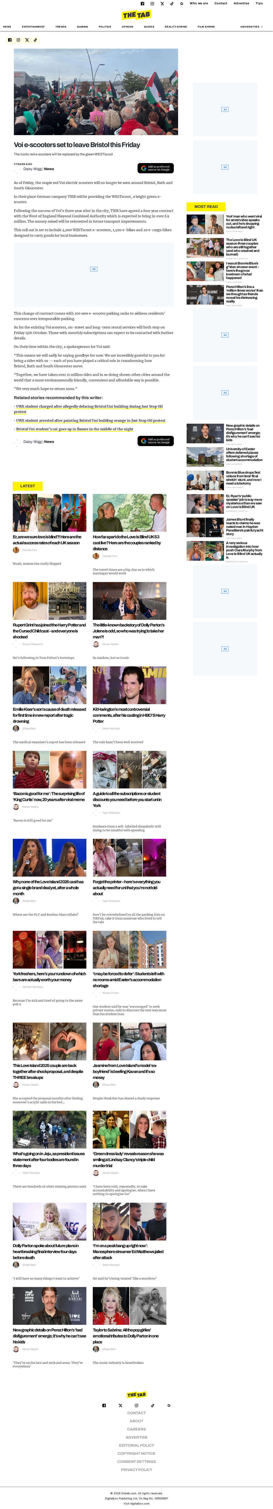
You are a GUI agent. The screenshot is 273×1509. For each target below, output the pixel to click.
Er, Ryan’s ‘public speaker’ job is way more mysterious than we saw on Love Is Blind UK (244, 501)
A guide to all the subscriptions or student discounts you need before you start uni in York (127, 799)
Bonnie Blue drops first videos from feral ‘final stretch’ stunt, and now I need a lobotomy (243, 478)
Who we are (199, 3)
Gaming (82, 26)
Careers (136, 1429)
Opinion (127, 26)
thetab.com (128, 1493)
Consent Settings (136, 1462)
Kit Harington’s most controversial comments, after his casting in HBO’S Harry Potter (129, 715)
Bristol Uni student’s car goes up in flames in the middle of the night (75, 429)
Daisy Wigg (32, 169)
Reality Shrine (176, 26)
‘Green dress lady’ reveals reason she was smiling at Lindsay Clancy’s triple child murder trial (128, 1159)
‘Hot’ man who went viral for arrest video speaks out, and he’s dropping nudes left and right (244, 222)
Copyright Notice (136, 1454)
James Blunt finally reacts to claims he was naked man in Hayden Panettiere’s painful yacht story (244, 527)
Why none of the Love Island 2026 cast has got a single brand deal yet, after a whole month (48, 887)
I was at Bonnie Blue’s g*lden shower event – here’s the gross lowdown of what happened (242, 270)
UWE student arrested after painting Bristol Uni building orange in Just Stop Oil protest (91, 420)
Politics (105, 26)
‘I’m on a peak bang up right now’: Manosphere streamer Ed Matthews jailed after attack (128, 1251)
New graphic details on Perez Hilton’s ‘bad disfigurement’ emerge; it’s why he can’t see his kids (49, 1336)
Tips (259, 3)
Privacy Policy (136, 1470)
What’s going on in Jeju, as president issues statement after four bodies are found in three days (48, 1159)
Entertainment (33, 26)
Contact (221, 3)
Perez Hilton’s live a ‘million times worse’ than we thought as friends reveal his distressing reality (244, 294)
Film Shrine (206, 26)
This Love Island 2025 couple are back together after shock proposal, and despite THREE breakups (48, 1071)
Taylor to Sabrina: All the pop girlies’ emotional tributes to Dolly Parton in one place (125, 1336)
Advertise (241, 3)
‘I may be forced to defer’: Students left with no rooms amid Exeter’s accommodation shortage (128, 979)
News (7, 26)
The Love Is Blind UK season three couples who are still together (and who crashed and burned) (242, 247)
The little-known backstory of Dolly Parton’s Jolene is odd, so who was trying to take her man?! (128, 631)
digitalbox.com (140, 1503)
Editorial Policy (136, 1445)
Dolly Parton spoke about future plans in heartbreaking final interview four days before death (45, 1251)
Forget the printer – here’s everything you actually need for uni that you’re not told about (126, 887)
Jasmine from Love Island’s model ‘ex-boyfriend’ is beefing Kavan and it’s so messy (125, 1071)
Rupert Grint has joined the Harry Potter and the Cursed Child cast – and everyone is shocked (49, 631)
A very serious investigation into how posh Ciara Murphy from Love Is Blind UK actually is (244, 550)
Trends (61, 26)
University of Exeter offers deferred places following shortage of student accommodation (244, 454)
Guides (149, 26)
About (136, 1421)
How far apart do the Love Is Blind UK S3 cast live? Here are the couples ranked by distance (127, 542)
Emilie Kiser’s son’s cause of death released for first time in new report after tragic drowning (49, 715)
